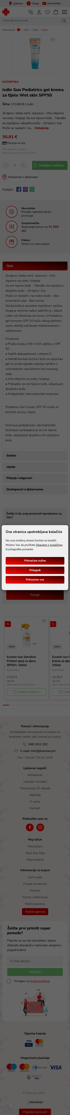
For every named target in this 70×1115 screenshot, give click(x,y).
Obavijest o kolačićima (49, 545)
